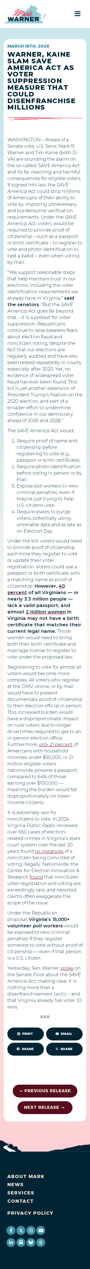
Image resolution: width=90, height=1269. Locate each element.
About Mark (26, 1176)
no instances (49, 851)
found (36, 877)
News (15, 1184)
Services (20, 1192)
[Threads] (40, 1242)
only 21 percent (56, 744)
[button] (25, 1034)
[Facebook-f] (10, 1230)
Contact (20, 1201)
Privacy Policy (30, 1213)
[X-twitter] (20, 1230)
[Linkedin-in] (10, 1242)
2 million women (46, 612)
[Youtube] (40, 1230)
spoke (67, 968)
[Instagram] (30, 1230)
